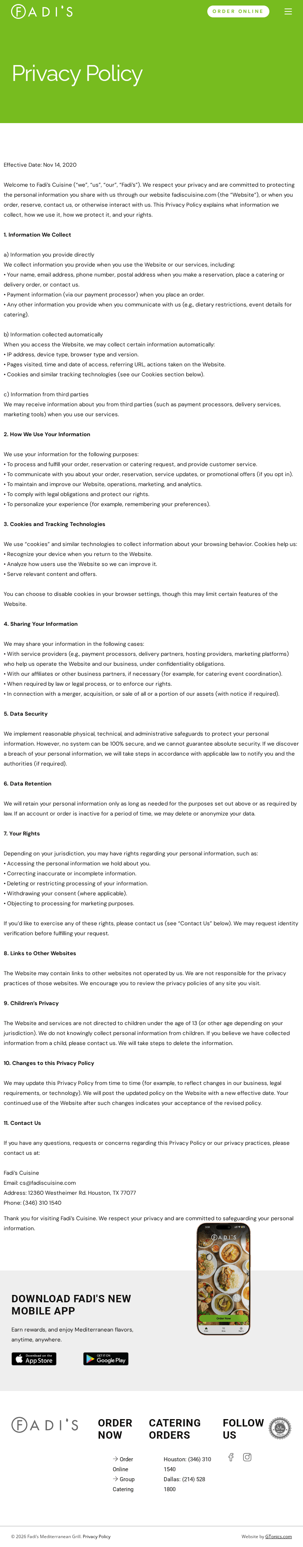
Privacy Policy (96, 1536)
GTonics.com (278, 1536)
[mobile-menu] (284, 11)
